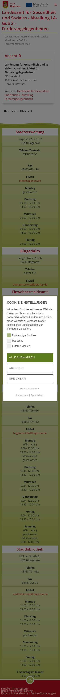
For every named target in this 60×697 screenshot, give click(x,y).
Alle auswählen (22, 357)
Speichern (17, 378)
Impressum (22, 395)
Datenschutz (37, 395)
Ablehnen (17, 368)
